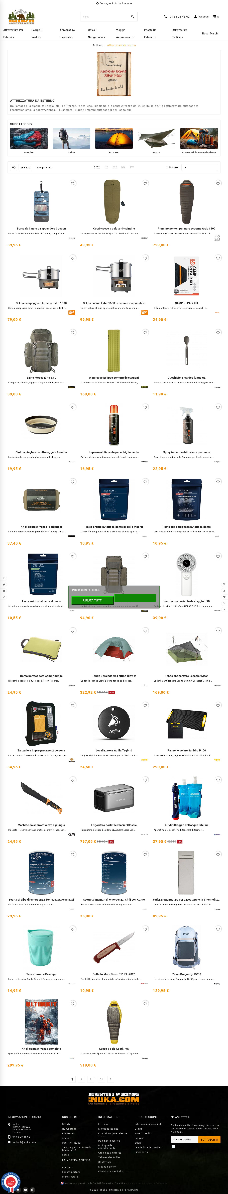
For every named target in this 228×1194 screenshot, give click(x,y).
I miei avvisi (142, 1152)
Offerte (66, 1124)
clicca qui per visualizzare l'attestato (146, 1183)
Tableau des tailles (109, 1157)
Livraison (103, 1124)
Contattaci (104, 1162)
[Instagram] (32, 1190)
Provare (114, 152)
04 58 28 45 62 (21, 1136)
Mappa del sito (107, 1166)
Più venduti (68, 1133)
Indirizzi (139, 1138)
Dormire (29, 152)
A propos (67, 1167)
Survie (65, 1154)
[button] (25, 167)
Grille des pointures (109, 1152)
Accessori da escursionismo (199, 152)
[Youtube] (25, 1190)
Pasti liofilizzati (71, 1142)
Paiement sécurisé (109, 1140)
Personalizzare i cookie (86, 590)
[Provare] (114, 138)
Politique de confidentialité (107, 1146)
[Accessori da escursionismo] (199, 138)
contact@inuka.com (24, 1142)
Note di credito (143, 1133)
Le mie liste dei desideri (148, 1147)
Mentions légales (108, 1128)
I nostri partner (71, 1172)
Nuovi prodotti (70, 1128)
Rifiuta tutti (92, 600)
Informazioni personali (148, 1124)
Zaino (71, 152)
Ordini (138, 1128)
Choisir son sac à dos (111, 1171)
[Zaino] (71, 138)
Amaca (156, 152)
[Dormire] (29, 138)
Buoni (138, 1142)
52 (101, 1079)
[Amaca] (156, 138)
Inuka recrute (70, 1176)
